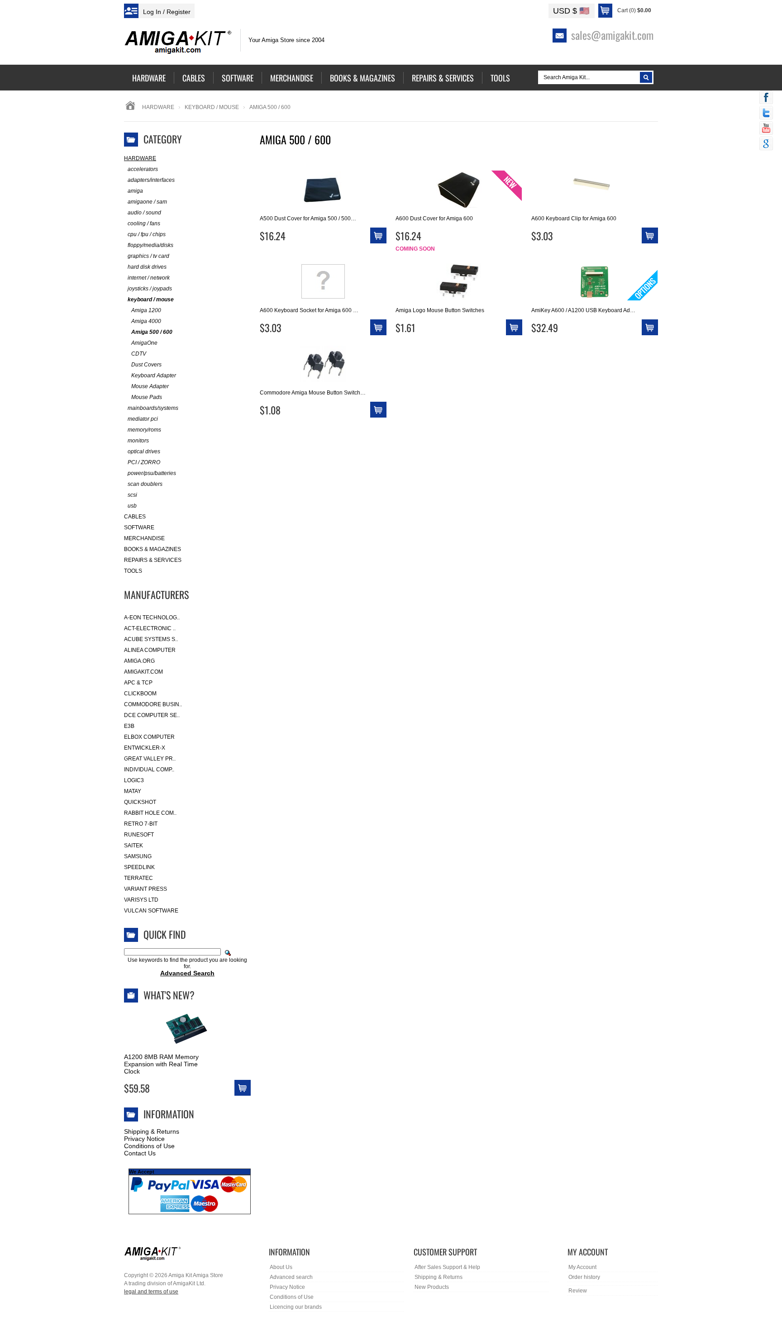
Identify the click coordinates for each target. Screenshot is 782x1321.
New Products (432, 1287)
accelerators (143, 169)
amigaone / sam (147, 202)
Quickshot (140, 802)
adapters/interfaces (151, 180)
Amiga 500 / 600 (151, 332)
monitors (138, 440)
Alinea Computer (150, 650)
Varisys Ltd (141, 900)
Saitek (133, 845)
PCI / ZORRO (144, 462)
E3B (129, 726)
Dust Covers (146, 364)
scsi (132, 495)
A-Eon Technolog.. (152, 617)
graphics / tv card (148, 256)
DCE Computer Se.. (152, 715)
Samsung (138, 856)
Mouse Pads (146, 397)
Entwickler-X (144, 748)
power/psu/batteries (152, 473)
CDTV (138, 354)
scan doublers (145, 484)
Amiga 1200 (146, 310)
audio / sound (144, 212)
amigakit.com (143, 672)
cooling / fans (144, 223)
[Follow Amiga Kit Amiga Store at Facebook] (766, 98)
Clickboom (140, 693)
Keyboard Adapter (153, 375)
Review (577, 1291)
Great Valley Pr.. (150, 759)
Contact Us (140, 1153)
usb (132, 506)
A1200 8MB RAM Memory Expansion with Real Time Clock (161, 1064)
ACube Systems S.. (151, 639)
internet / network (149, 278)
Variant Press (145, 889)
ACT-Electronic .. (150, 628)
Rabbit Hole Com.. (150, 813)
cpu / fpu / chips (147, 234)
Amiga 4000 (146, 321)
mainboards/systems (153, 408)
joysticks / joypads (150, 288)
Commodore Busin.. (153, 704)
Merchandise (144, 538)
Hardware (158, 107)
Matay (132, 791)
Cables (135, 516)
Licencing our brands (296, 1307)
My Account (582, 1267)
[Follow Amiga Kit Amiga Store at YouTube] (766, 129)
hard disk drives (147, 267)
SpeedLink (139, 867)
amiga (135, 191)
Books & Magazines (152, 549)
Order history (584, 1277)
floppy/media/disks (150, 245)
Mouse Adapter (150, 386)
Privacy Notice (144, 1138)
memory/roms (144, 430)
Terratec (138, 878)
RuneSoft (139, 835)
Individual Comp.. (149, 769)
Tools (133, 571)
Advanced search (291, 1277)
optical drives (144, 451)
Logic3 (134, 780)
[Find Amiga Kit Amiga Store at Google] (766, 144)
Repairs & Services (152, 560)
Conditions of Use (149, 1146)
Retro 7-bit (140, 824)
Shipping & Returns (151, 1131)
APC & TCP (138, 683)
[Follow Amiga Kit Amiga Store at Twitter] (766, 113)
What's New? (169, 995)
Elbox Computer (149, 737)
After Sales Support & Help (447, 1267)
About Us (281, 1267)
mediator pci (143, 419)
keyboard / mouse (212, 107)
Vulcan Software (151, 911)
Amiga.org (139, 661)
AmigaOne (144, 343)
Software (139, 527)
